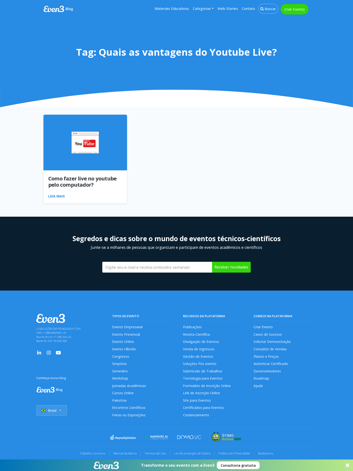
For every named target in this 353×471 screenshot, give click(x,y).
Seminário (120, 371)
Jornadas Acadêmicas (129, 385)
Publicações (192, 327)
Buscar (270, 8)
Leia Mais (56, 196)
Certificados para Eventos (203, 407)
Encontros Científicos (129, 407)
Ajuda (258, 385)
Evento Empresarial (127, 327)
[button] (176, 465)
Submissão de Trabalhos (202, 371)
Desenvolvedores (267, 371)
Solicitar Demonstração (272, 341)
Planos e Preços (266, 356)
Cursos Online (123, 393)
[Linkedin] (39, 352)
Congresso (120, 356)
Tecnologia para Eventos (203, 378)
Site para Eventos (197, 400)
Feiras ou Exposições (129, 415)
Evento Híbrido (124, 349)
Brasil (52, 410)
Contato (248, 8)
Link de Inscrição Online (201, 393)
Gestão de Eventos (198, 356)
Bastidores (265, 453)
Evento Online (123, 341)
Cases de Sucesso (268, 334)
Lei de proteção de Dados (192, 453)
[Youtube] (58, 352)
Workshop (120, 378)
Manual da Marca (125, 453)
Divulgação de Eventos (201, 341)
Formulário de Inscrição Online (207, 385)
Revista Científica (196, 334)
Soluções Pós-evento (199, 363)
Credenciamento (196, 415)
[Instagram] (49, 352)
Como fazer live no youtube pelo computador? (82, 181)
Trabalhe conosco (92, 453)
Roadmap (261, 378)
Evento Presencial (126, 334)
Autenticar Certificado (271, 363)
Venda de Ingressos (198, 349)
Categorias (202, 8)
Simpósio (119, 363)
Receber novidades (231, 267)
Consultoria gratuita (238, 465)
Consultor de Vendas (270, 349)
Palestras (119, 400)
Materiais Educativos (172, 8)
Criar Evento (294, 9)
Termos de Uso (155, 453)
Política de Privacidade (234, 453)
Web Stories (228, 8)
